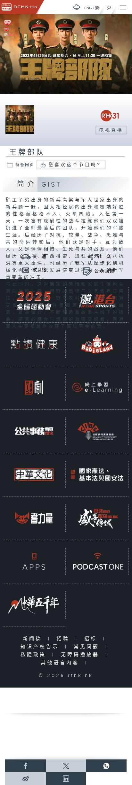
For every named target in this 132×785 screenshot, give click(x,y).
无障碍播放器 (81, 655)
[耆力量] (34, 518)
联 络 (40, 270)
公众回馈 (104, 271)
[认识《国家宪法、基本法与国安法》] (97, 474)
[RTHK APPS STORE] (34, 561)
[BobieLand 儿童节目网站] (97, 344)
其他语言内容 (61, 663)
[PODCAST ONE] (97, 561)
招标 (92, 639)
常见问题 (88, 647)
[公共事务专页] (34, 431)
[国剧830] (34, 387)
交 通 (40, 256)
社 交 (104, 256)
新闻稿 (34, 639)
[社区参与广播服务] (97, 431)
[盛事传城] (97, 518)
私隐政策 (35, 655)
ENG (88, 8)
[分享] (90, 256)
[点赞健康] (34, 344)
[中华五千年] (34, 605)
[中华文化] (34, 474)
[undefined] (76, 7)
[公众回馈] (87, 271)
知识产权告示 (41, 647)
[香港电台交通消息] (25, 256)
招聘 (64, 639)
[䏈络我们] (25, 270)
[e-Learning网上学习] (97, 387)
